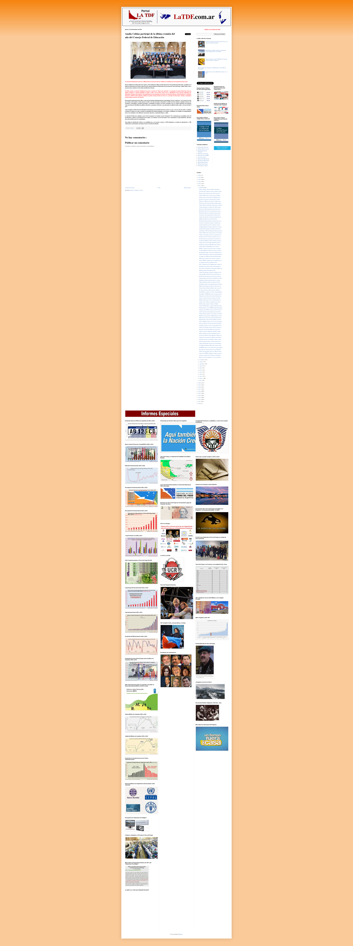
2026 (199, 175)
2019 (199, 385)
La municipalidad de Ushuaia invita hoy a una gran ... (210, 250)
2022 (199, 183)
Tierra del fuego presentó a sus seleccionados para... (210, 341)
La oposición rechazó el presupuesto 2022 (208, 262)
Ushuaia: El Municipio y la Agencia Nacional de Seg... (210, 305)
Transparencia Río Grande (203, 160)
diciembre (201, 187)
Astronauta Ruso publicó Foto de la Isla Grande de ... (210, 274)
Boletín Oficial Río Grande (203, 158)
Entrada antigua (187, 187)
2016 (199, 391)
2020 (199, 383)
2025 (199, 177)
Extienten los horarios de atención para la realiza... (210, 199)
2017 (199, 389)
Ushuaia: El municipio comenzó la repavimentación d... (211, 254)
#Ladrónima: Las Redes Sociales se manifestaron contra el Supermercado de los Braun (215, 51)
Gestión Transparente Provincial (202, 151)
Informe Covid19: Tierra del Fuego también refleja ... (210, 203)
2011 (199, 401)
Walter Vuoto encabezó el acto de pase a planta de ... (210, 258)
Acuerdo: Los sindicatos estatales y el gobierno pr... (210, 223)
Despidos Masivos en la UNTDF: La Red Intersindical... (211, 307)
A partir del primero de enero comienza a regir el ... (210, 224)
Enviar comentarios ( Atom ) (137, 190)
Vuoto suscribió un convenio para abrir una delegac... (210, 323)
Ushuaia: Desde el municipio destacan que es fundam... (211, 205)
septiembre (201, 363)
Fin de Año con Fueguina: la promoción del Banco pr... (211, 268)
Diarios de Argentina (222, 148)
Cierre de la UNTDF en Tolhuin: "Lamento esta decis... (210, 353)
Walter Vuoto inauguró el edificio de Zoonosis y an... (210, 286)
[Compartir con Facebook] (143, 128)
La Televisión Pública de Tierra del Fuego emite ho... (210, 240)
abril (200, 374)
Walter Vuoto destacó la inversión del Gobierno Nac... (210, 317)
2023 (199, 181)
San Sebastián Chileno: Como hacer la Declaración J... (210, 252)
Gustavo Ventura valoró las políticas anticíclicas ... (209, 189)
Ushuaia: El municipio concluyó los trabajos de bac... (210, 272)
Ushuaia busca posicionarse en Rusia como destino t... (210, 337)
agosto (201, 365)
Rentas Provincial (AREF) (203, 155)
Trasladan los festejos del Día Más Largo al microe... (210, 244)
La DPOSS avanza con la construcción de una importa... (211, 347)
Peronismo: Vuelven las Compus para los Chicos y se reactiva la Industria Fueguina (216, 42)
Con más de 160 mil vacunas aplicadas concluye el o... (210, 335)
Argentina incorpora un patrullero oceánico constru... (210, 339)
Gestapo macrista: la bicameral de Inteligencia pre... (210, 197)
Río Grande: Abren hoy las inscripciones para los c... (210, 211)
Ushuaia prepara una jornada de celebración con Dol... (210, 278)
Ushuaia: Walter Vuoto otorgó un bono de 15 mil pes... (210, 232)
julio (200, 368)
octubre (201, 361)
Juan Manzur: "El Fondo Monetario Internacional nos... (211, 230)
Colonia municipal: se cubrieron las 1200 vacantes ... (210, 207)
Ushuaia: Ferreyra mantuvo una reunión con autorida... (211, 313)
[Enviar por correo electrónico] (137, 128)
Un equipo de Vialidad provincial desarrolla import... (210, 256)
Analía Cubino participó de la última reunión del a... (210, 228)
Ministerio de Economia (203, 153)
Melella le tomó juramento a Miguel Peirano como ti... (210, 315)
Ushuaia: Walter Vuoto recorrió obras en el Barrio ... (210, 195)
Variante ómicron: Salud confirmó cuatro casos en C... (210, 288)
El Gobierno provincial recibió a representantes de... (210, 266)
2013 (199, 397)
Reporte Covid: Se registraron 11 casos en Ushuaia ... (210, 357)
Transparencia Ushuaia (203, 165)
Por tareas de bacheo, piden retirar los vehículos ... (210, 290)
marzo (200, 376)
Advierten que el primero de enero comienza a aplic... (210, 191)
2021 (199, 185)
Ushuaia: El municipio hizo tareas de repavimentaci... (210, 343)
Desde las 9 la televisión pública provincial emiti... (210, 329)
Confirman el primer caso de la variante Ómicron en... (210, 325)
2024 (199, 179)
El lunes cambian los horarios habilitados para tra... (210, 333)
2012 (199, 399)
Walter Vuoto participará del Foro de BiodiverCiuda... (210, 351)
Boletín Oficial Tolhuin (203, 162)
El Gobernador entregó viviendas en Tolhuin (208, 303)
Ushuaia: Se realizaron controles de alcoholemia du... (210, 217)
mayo (200, 372)
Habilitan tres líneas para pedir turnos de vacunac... (210, 280)
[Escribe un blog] (139, 128)
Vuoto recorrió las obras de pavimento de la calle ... (210, 298)
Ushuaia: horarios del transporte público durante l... (210, 242)
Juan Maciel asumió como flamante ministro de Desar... (211, 284)
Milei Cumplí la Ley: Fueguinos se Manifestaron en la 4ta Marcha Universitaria (212, 68)
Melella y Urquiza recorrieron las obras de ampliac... (210, 248)
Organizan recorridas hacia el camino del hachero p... (210, 296)
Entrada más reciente (129, 187)
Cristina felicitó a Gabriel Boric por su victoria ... (209, 246)
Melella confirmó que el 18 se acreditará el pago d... (210, 300)
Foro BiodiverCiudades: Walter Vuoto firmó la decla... (210, 345)
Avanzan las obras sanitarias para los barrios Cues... (210, 215)
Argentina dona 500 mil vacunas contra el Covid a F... (210, 309)
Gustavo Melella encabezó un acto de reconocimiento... (211, 321)
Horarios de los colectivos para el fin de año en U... (210, 193)
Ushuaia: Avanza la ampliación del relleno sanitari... (210, 331)
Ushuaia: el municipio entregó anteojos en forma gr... (210, 327)
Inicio (159, 187)
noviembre (201, 359)
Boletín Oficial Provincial (203, 149)
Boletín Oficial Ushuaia (203, 164)
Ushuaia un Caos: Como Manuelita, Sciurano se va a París (216, 72)
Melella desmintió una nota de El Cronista (208, 219)
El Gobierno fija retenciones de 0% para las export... (210, 276)
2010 (199, 403)
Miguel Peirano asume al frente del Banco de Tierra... (210, 319)
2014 (199, 395)
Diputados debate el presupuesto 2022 (207, 270)
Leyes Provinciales (202, 157)
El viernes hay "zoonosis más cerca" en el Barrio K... (210, 349)
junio (200, 370)
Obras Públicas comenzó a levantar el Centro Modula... (211, 292)
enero (200, 380)
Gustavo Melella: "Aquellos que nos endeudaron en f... (210, 260)
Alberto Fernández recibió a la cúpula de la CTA (209, 282)
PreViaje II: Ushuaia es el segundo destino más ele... (210, 213)
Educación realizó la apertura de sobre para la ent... (210, 209)
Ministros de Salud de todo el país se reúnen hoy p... (210, 201)
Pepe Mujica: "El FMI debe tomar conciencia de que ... (210, 294)
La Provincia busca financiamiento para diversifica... (210, 311)
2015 (199, 393)
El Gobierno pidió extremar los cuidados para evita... (210, 221)
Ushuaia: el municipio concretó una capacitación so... (210, 234)
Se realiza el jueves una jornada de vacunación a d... (210, 238)
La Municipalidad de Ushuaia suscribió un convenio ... (210, 226)
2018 (199, 387)
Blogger (181, 934)
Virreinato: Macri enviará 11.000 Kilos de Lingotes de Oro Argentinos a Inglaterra (216, 59)
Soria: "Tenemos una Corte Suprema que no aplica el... (210, 264)
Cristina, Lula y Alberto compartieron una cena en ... (210, 302)
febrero (201, 378)
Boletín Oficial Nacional (203, 147)
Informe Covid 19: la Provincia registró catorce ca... (210, 236)
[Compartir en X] (141, 128)
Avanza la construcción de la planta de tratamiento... (210, 355)
